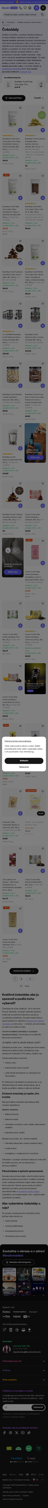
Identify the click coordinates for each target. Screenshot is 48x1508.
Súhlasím (24, 761)
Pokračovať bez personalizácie (18, 741)
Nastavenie (24, 767)
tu (33, 752)
